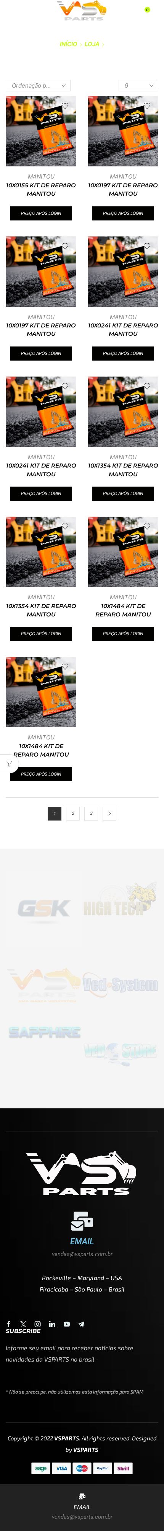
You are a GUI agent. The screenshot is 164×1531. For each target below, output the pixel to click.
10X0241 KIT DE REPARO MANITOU (123, 329)
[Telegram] (81, 1324)
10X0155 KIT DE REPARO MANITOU (41, 189)
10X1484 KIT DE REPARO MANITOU (123, 610)
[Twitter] (23, 1324)
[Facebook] (9, 1324)
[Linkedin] (52, 1324)
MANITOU (41, 176)
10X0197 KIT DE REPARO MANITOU (123, 189)
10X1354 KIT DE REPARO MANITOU (123, 469)
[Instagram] (38, 1324)
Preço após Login (41, 213)
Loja (92, 44)
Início (68, 44)
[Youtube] (67, 1324)
